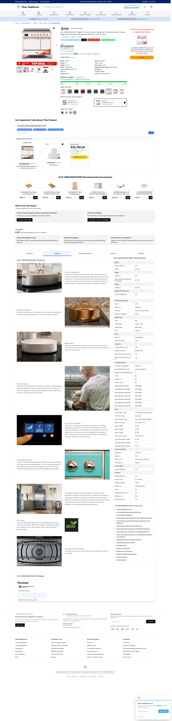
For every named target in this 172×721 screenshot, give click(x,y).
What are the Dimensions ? (25, 129)
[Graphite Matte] (102, 91)
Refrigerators (19, 648)
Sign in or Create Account (94, 657)
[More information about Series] (120, 307)
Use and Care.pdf (121, 560)
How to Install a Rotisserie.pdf (125, 515)
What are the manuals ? (40, 129)
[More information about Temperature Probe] (128, 493)
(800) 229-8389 (67, 625)
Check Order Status (57, 654)
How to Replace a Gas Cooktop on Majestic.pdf (129, 526)
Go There (142, 57)
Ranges (35, 23)
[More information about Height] (120, 287)
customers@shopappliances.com (72, 627)
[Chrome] (66, 112)
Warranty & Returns (85, 253)
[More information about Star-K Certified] (125, 469)
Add (35, 197)
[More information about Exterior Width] (124, 266)
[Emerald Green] (89, 91)
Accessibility (126, 654)
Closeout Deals (44, 1)
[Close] (167, 698)
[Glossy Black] (76, 91)
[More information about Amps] (119, 456)
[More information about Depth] (119, 276)
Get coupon (163, 711)
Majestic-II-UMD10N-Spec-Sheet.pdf (127, 554)
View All (73, 57)
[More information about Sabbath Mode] (125, 476)
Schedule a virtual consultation (99, 220)
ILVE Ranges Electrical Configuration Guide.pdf (129, 539)
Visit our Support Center (58, 642)
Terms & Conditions (72, 676)
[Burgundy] (83, 91)
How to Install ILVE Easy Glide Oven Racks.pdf (129, 512)
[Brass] (70, 112)
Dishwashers (19, 651)
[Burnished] (62, 112)
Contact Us (126, 642)
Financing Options (92, 651)
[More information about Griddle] (120, 379)
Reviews (141, 253)
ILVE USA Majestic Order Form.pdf (126, 542)
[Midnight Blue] (96, 91)
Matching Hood (54, 165)
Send (151, 132)
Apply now (20, 625)
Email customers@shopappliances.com (134, 648)
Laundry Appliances (21, 642)
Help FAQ (145, 1)
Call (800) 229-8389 (129, 645)
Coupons (90, 642)
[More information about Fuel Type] (122, 463)
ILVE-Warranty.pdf (121, 545)
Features (57, 253)
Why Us (113, 253)
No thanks (140, 717)
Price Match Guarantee (94, 648)
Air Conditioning (20, 654)
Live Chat (152, 1)
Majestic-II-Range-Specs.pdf (124, 551)
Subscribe (151, 621)
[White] (122, 91)
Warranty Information (57, 651)
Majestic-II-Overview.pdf (123, 548)
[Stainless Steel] (115, 91)
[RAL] (109, 91)
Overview (29, 253)
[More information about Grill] (118, 376)
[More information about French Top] (123, 382)
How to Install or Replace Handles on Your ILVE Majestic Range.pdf (134, 518)
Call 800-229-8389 (24, 220)
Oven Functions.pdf (122, 557)
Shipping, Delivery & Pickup (59, 645)
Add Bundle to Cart (80, 157)
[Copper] (74, 112)
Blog (16, 657)
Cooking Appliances (25, 23)
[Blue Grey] (70, 91)
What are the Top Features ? (55, 129)
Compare (65, 37)
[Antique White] (63, 91)
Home (17, 23)
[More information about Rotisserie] (122, 496)
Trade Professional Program (95, 654)
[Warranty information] (79, 40)
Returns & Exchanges (57, 648)
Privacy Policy (127, 657)
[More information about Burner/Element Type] (128, 369)
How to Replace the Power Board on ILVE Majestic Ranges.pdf (133, 528)
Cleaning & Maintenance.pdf (124, 509)
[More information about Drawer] (120, 486)
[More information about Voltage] (120, 453)
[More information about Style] (119, 337)
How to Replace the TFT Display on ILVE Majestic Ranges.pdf (133, 531)
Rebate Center (33, 1)
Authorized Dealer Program (131, 651)
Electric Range (43, 23)
